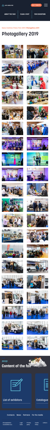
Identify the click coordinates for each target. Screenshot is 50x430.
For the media (37, 415)
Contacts (11, 415)
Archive (9, 28)
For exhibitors (40, 14)
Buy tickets (36, 5)
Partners (26, 415)
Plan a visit (24, 14)
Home (4, 28)
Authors (45, 423)
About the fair (9, 14)
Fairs (15, 28)
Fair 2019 (22, 28)
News (19, 415)
